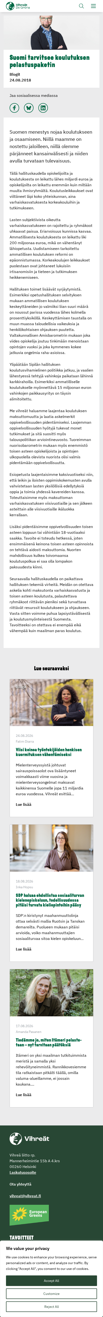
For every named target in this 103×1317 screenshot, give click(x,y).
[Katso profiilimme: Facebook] (14, 108)
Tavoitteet (22, 1238)
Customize (51, 1294)
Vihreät (26, 6)
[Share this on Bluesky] (29, 108)
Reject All (51, 1307)
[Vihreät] (29, 1138)
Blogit (15, 74)
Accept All (51, 1281)
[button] (81, 6)
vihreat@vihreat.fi (25, 1195)
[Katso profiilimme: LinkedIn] (43, 108)
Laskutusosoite (23, 1172)
